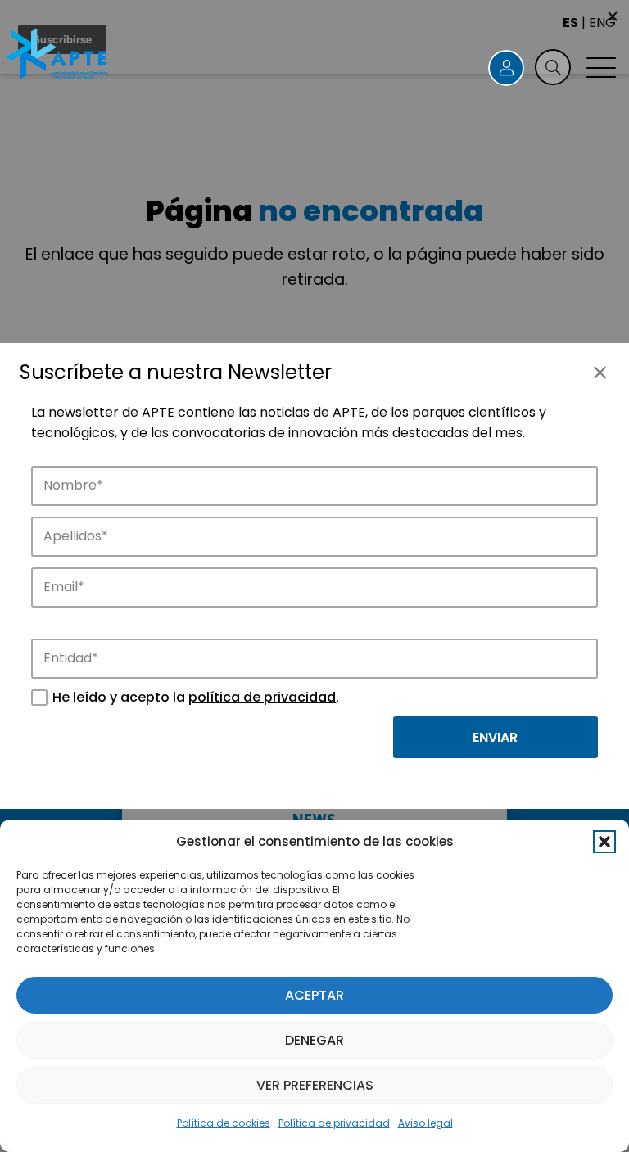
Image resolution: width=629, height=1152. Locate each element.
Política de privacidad (334, 1123)
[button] (604, 842)
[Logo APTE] (58, 55)
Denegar (314, 1040)
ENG (602, 22)
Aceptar (314, 995)
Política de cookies (223, 1123)
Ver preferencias (314, 1085)
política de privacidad (262, 697)
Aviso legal (425, 1123)
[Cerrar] (599, 372)
